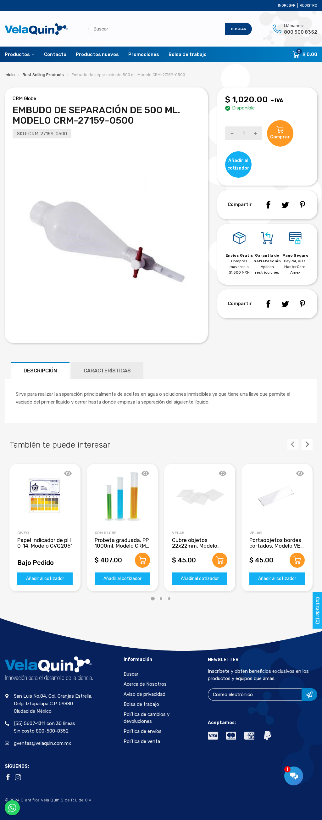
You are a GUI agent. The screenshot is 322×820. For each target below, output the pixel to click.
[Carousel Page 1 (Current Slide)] (153, 598)
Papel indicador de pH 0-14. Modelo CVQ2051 (45, 543)
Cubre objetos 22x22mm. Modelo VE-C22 (194, 546)
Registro (308, 5)
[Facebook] (268, 204)
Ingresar (287, 5)
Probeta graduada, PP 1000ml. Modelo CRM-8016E (122, 546)
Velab (178, 533)
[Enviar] (309, 694)
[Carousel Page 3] (169, 598)
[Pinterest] (302, 204)
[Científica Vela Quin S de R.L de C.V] (36, 29)
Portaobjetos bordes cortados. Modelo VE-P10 (276, 546)
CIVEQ (23, 533)
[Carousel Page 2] (161, 598)
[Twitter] (285, 204)
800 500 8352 (300, 32)
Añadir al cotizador (45, 578)
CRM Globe (24, 98)
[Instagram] (18, 777)
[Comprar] (142, 560)
